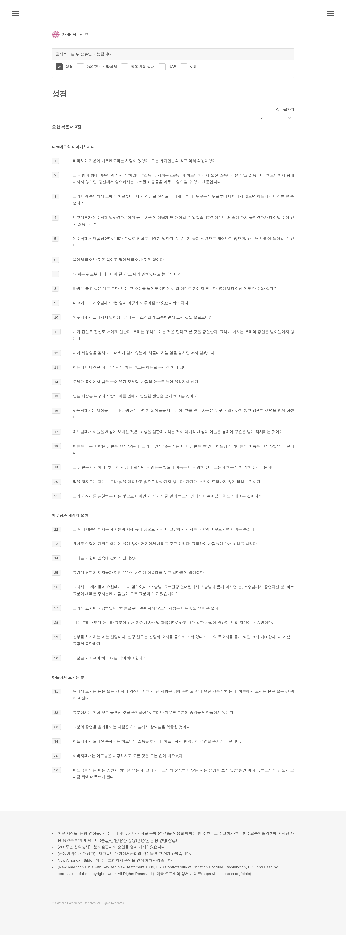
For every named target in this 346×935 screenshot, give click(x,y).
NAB (172, 67)
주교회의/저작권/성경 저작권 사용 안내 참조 (138, 840)
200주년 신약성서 (102, 67)
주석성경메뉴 (15, 13)
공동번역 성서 (143, 67)
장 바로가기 (285, 109)
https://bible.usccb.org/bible (226, 874)
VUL (193, 67)
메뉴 (330, 13)
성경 (69, 67)
